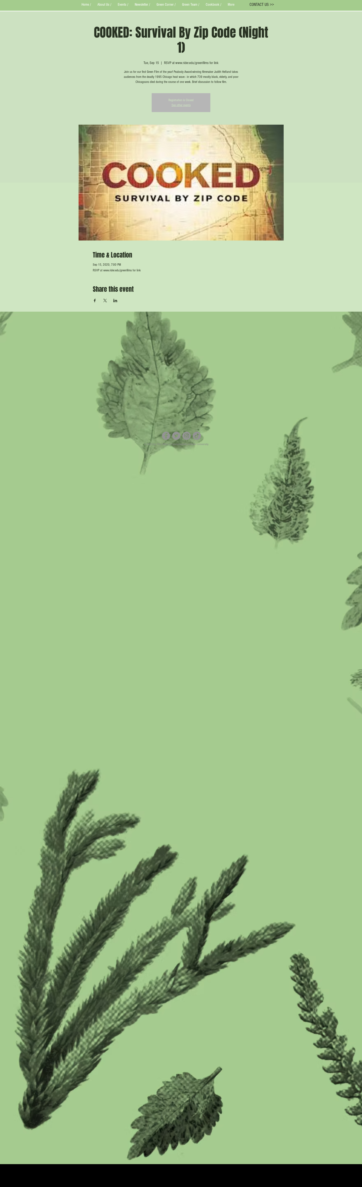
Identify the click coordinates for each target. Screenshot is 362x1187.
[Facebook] (166, 436)
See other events (181, 105)
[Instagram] (186, 436)
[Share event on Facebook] (95, 300)
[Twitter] (176, 436)
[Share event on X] (105, 300)
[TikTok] (197, 436)
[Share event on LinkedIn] (115, 300)
